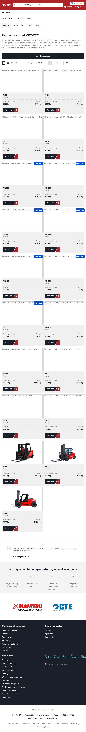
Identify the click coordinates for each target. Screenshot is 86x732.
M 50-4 (47, 95)
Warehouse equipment (10, 684)
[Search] (59, 5)
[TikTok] (83, 656)
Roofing (5, 674)
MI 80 (5, 513)
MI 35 (47, 420)
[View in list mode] (8, 63)
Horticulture (6, 697)
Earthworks (6, 680)
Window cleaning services (12, 677)
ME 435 (48, 281)
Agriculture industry (9, 694)
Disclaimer (64, 724)
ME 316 (6, 188)
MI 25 (47, 374)
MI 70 (47, 467)
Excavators (6, 640)
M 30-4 (5, 95)
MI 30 (5, 420)
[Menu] (6, 12)
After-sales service (9, 670)
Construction (50, 637)
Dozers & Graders (8, 637)
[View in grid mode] (3, 63)
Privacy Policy (74, 724)
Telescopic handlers (9, 630)
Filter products (44, 56)
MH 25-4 (48, 327)
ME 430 (6, 281)
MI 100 (5, 374)
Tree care (5, 660)
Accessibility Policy (43, 727)
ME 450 (6, 327)
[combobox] (34, 5)
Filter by (29, 63)
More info (8, 110)
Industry (48, 630)
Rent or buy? (7, 667)
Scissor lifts (6, 647)
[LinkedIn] (57, 656)
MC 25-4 (6, 141)
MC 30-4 (48, 141)
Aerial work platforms (10, 644)
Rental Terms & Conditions (50, 724)
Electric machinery (9, 663)
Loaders (5, 634)
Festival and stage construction (13, 687)
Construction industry (10, 690)
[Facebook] (48, 656)
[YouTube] (66, 656)
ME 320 (6, 234)
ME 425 (48, 234)
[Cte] (63, 607)
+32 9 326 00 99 (71, 7)
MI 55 (5, 467)
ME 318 (48, 188)
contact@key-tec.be (34, 718)
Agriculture (49, 634)
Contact (82, 7)
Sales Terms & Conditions (30, 724)
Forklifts (5, 651)
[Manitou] (28, 607)
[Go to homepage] (7, 5)
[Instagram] (75, 656)
